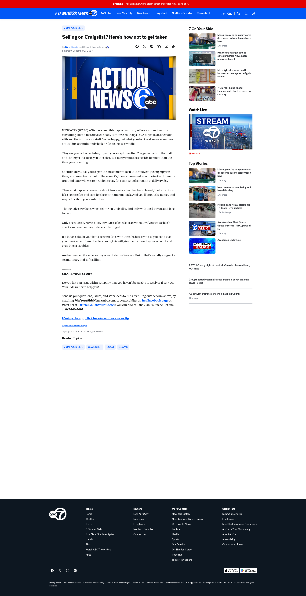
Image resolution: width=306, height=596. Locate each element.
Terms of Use (138, 583)
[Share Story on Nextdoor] (159, 46)
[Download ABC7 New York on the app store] (231, 570)
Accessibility (228, 539)
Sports (175, 539)
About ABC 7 (229, 534)
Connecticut (203, 13)
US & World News (181, 524)
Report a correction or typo (74, 325)
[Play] (220, 132)
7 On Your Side (94, 529)
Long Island (161, 13)
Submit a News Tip (232, 514)
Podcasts (177, 554)
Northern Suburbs (182, 13)
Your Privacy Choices (72, 583)
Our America (178, 544)
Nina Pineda (71, 47)
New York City (124, 13)
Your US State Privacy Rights (119, 583)
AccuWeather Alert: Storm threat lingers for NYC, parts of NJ (151, 3)
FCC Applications (193, 583)
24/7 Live (106, 13)
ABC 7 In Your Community (236, 529)
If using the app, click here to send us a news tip (95, 318)
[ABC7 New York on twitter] (60, 570)
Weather (90, 519)
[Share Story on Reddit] (151, 46)
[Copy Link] (173, 46)
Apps (88, 554)
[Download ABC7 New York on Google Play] (248, 570)
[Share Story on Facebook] (137, 46)
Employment (229, 519)
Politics (176, 529)
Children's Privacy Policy (94, 583)
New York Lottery (181, 514)
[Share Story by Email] (166, 46)
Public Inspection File (174, 583)
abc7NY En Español (182, 560)
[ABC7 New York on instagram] (67, 570)
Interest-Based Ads (155, 583)
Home (89, 514)
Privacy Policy (55, 583)
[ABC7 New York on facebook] (52, 570)
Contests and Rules (232, 544)
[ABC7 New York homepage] (76, 13)
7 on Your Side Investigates (100, 534)
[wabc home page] (57, 514)
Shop (88, 544)
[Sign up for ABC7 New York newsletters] (75, 570)
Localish (90, 539)
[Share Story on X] (144, 46)
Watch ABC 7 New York (98, 549)
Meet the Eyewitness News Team (239, 524)
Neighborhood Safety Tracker (187, 519)
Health (175, 534)
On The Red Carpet (182, 549)
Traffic (89, 524)
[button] (50, 13)
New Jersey (143, 13)
